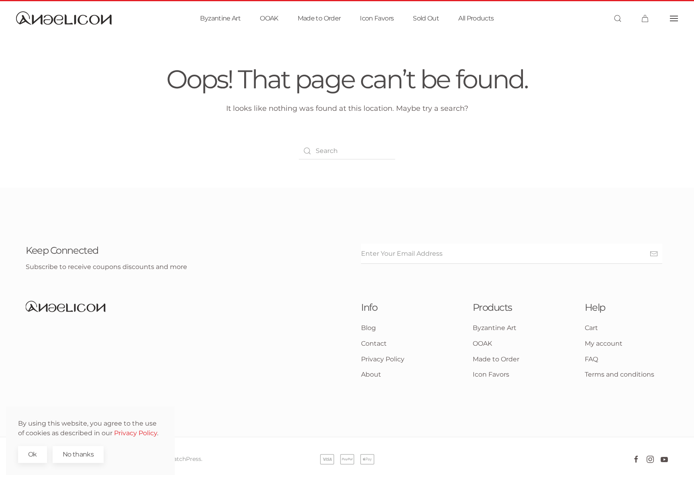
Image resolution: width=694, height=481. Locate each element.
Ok (32, 454)
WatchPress (184, 459)
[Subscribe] (653, 254)
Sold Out (426, 18)
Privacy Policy (135, 433)
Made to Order (319, 18)
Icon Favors (377, 18)
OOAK (269, 18)
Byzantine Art (220, 18)
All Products (476, 18)
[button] (618, 18)
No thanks (78, 454)
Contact (374, 343)
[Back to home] (64, 18)
